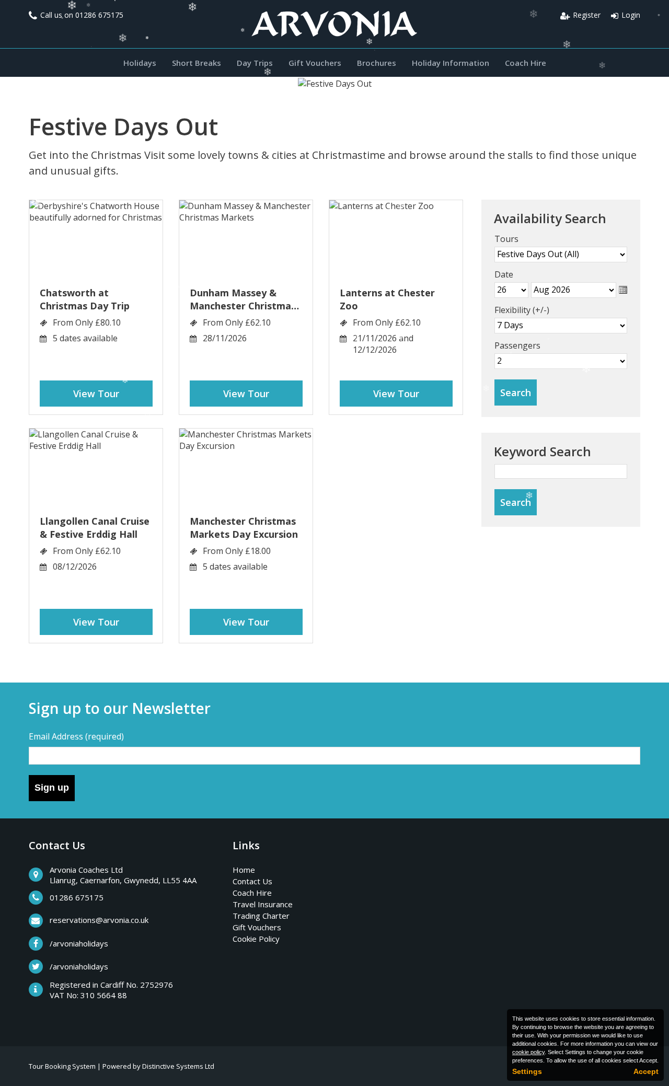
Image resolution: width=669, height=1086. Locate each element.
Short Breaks (196, 62)
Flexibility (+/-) (521, 310)
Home (244, 869)
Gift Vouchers (315, 62)
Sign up (51, 787)
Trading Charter (261, 915)
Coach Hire (525, 62)
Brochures (376, 62)
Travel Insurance (263, 904)
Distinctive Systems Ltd (178, 1066)
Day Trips (255, 62)
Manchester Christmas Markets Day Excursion (244, 527)
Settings (527, 1071)
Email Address (76, 736)
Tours (506, 239)
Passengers (517, 345)
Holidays (139, 62)
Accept (646, 1071)
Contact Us (252, 881)
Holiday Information (450, 62)
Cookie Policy (256, 938)
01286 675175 (99, 15)
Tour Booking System (62, 1066)
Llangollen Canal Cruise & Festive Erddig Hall (94, 527)
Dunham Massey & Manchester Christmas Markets (243, 299)
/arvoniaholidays (79, 943)
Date (503, 274)
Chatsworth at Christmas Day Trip (85, 299)
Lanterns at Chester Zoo (387, 299)
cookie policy (528, 1052)
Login (630, 15)
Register (587, 15)
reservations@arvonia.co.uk (99, 920)
